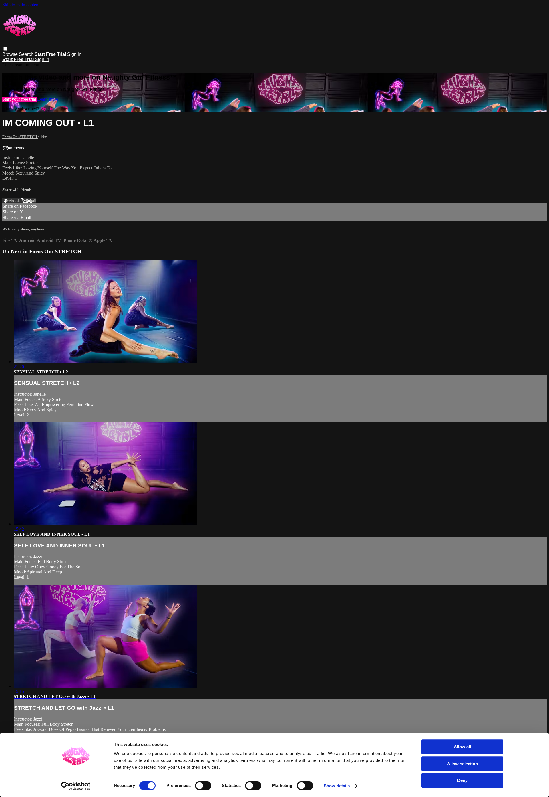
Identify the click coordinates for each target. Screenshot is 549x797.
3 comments (13, 147)
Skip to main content (20, 4)
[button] (5, 49)
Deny (462, 780)
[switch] (203, 785)
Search (27, 54)
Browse (10, 54)
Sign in (74, 54)
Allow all (462, 746)
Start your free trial (19, 99)
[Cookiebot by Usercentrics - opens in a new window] (76, 786)
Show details (337, 785)
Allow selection (462, 763)
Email (31, 200)
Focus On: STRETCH (20, 137)
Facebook (11, 200)
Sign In (42, 59)
